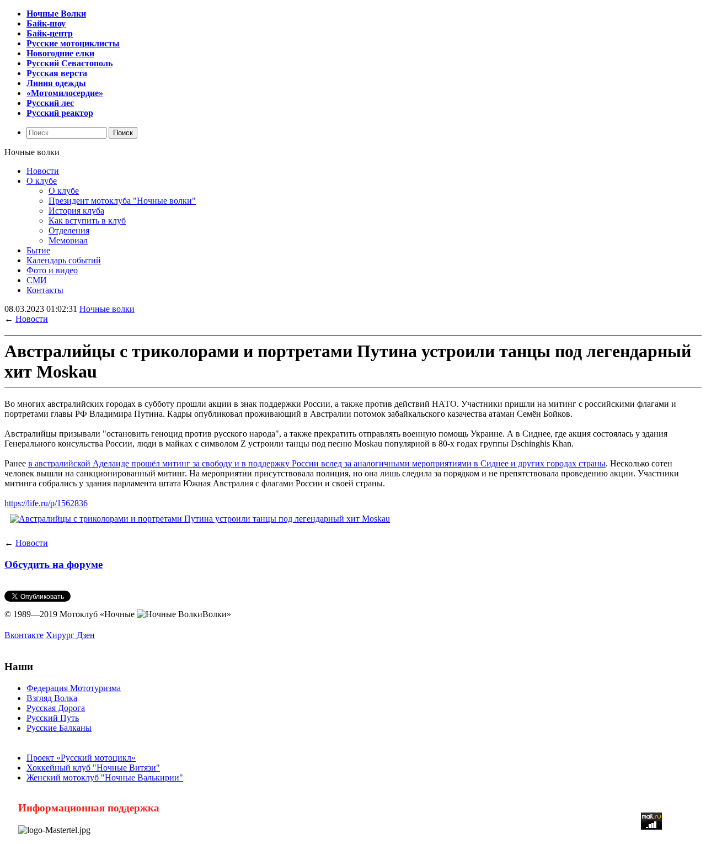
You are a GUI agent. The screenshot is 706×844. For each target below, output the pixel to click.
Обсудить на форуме (53, 564)
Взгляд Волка (51, 698)
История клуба (76, 210)
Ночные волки (107, 309)
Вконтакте (24, 635)
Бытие (38, 250)
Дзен (86, 635)
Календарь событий (63, 260)
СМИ (36, 280)
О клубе (41, 180)
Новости (42, 171)
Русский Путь (52, 718)
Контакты (44, 290)
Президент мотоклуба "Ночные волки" (122, 200)
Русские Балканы (59, 727)
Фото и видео (52, 270)
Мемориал (68, 240)
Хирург (61, 635)
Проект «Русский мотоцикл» (81, 757)
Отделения (69, 230)
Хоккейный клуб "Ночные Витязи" (93, 767)
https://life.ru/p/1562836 (46, 503)
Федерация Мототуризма (73, 688)
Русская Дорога (55, 708)
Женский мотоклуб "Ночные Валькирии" (104, 777)
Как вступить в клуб (87, 220)
